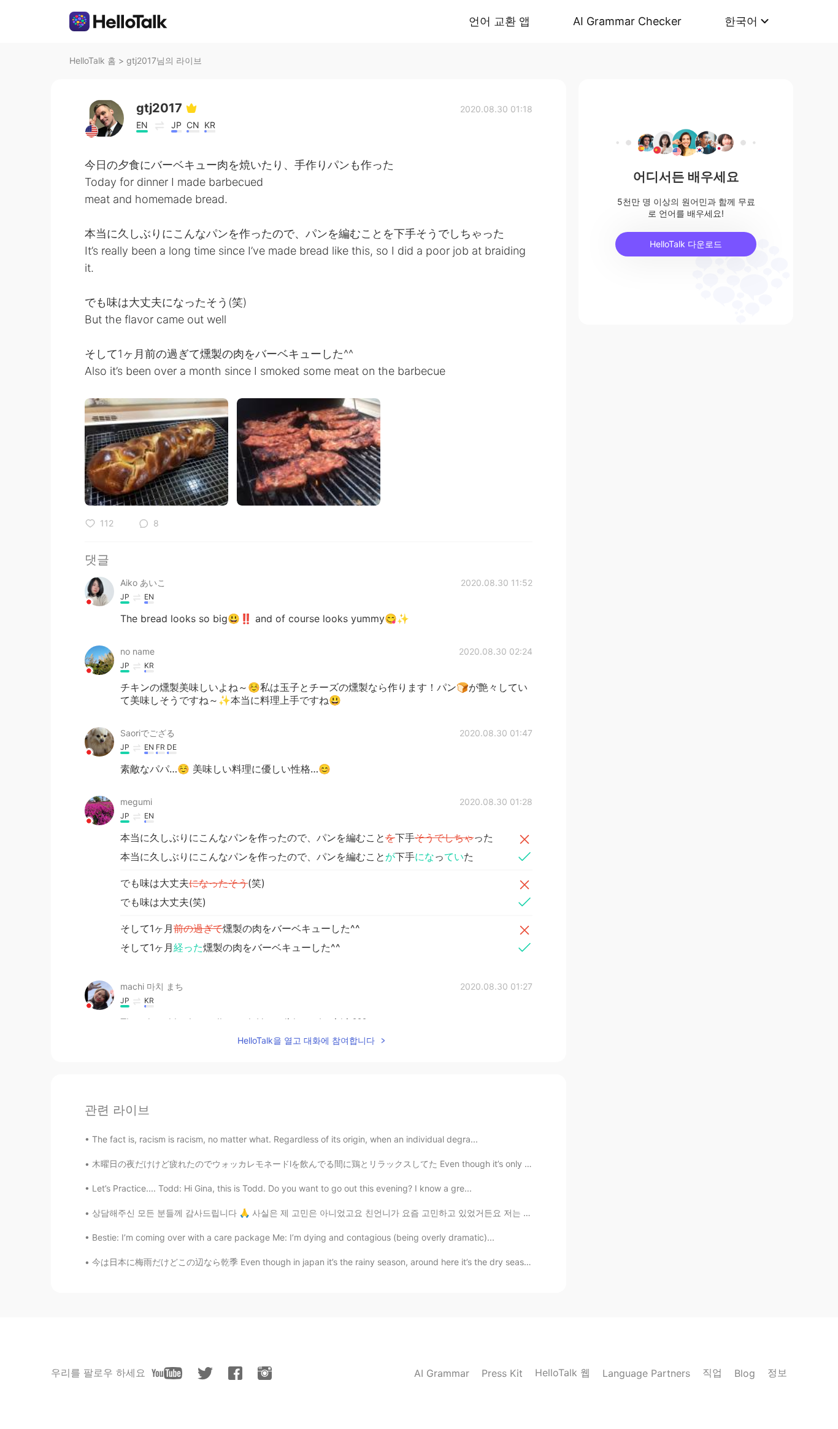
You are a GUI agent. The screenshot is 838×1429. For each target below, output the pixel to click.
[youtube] (167, 1373)
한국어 (741, 21)
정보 (777, 1372)
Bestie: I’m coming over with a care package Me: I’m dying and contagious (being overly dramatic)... (293, 1237)
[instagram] (265, 1373)
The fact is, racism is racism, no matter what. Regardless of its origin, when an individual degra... (285, 1139)
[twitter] (205, 1373)
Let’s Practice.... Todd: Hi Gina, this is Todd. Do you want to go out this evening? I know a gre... (282, 1188)
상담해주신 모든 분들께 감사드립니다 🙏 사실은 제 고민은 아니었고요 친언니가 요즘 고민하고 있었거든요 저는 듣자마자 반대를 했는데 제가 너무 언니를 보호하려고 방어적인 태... (437, 1213)
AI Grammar (441, 1373)
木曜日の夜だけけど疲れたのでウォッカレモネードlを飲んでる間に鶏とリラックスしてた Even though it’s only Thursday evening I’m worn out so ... (381, 1163)
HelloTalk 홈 (92, 60)
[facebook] (235, 1373)
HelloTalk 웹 (562, 1372)
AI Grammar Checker (627, 21)
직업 (712, 1372)
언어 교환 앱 (499, 21)
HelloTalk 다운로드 (686, 244)
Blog (744, 1373)
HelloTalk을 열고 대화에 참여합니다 (306, 1040)
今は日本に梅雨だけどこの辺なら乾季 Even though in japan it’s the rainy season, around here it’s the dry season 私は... (326, 1262)
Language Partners (646, 1373)
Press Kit (502, 1373)
